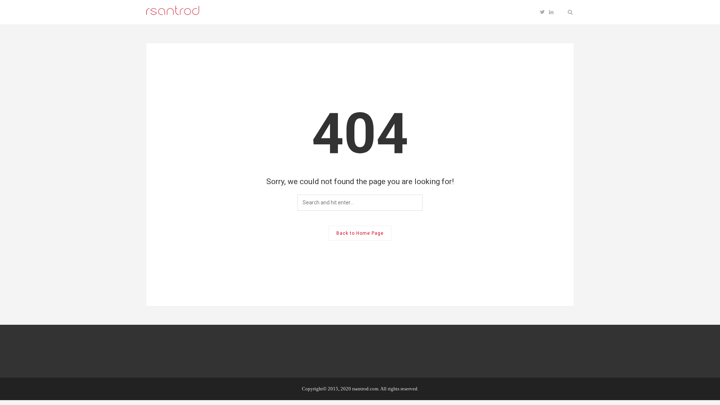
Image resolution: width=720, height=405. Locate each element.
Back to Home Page (360, 233)
